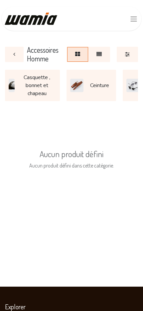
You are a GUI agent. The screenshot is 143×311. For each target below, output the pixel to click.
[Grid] (77, 54)
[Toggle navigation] (133, 19)
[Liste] (99, 54)
